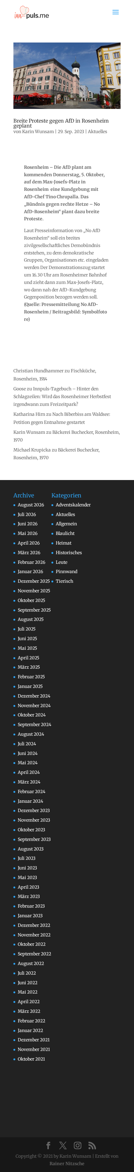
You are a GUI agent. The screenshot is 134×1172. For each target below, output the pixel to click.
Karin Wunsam (38, 131)
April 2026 (29, 543)
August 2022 (31, 963)
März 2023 (29, 896)
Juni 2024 (28, 753)
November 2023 (34, 820)
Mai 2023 (27, 877)
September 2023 (34, 839)
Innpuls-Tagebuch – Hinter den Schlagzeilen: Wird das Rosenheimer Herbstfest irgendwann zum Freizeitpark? (62, 396)
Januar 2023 (30, 915)
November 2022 (34, 935)
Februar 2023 (31, 906)
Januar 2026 (30, 571)
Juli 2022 (27, 973)
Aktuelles (97, 131)
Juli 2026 (27, 514)
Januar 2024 (30, 801)
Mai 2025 (27, 648)
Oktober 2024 (32, 715)
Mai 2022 (27, 992)
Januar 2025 (30, 686)
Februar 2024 (31, 791)
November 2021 (34, 1049)
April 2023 (28, 887)
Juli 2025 (27, 629)
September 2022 (34, 954)
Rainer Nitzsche (67, 1163)
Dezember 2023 (34, 810)
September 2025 (34, 610)
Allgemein (66, 524)
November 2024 (34, 705)
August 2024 (31, 734)
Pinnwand (66, 571)
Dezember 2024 (34, 696)
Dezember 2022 (34, 925)
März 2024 (29, 782)
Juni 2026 (27, 524)
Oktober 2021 (31, 1059)
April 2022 (29, 1001)
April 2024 (29, 772)
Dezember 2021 (34, 1040)
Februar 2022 (31, 1021)
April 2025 (28, 658)
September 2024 (34, 724)
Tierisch (64, 581)
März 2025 (29, 667)
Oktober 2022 (31, 944)
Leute (61, 562)
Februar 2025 (31, 677)
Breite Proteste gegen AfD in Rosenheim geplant (61, 123)
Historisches (69, 552)
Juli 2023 (27, 858)
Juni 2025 (27, 638)
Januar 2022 (30, 1030)
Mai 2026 (27, 533)
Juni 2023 (27, 868)
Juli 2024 (27, 744)
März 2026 (29, 552)
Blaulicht (65, 533)
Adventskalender (73, 505)
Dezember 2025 (34, 581)
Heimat (63, 543)
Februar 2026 (31, 562)
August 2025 (31, 619)
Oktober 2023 (31, 830)
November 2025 (34, 591)
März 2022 (29, 1011)
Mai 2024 (28, 763)
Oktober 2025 (31, 600)
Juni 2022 (27, 983)
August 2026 (31, 505)
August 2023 (31, 849)
